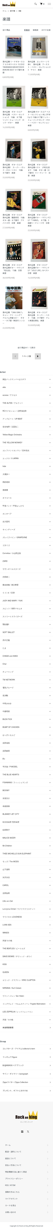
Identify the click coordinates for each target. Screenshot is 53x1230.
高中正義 (12, 11)
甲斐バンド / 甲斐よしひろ (14, 505)
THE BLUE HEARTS (11, 774)
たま (4, 648)
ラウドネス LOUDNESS (12, 916)
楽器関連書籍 (8, 1028)
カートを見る (10, 1205)
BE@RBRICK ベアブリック (13, 1065)
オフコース (7, 497)
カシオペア (7, 513)
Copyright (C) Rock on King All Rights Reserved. (26, 1226)
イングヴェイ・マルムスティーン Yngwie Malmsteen (24, 1003)
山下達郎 (6, 869)
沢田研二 (6, 577)
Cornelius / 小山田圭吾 (12, 553)
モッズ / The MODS (11, 861)
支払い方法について (13, 1165)
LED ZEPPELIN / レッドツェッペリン (18, 1011)
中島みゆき (7, 703)
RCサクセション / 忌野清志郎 (14, 411)
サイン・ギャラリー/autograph (15, 1074)
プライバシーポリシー (14, 1179)
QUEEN (6, 972)
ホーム (4, 11)
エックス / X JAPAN (11, 458)
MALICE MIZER (9, 837)
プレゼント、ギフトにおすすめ (15, 1091)
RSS (7, 1185)
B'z (4, 758)
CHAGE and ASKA (10, 656)
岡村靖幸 (6, 482)
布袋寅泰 (6, 806)
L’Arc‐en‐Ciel (8, 901)
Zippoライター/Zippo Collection (15, 1082)
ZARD (5, 561)
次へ (38, 356)
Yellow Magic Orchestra (12, 434)
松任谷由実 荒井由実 (11, 822)
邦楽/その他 (7, 940)
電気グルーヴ (8, 687)
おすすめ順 (45, 30)
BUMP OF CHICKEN (11, 727)
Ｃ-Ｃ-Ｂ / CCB (9, 592)
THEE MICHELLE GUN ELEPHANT (17, 853)
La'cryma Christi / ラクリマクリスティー (19, 909)
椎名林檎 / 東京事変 (11, 584)
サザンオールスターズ (12, 569)
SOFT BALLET (9, 632)
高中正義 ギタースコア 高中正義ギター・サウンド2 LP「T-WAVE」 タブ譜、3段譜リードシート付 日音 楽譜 (40, 220)
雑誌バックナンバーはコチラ (14, 379)
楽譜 (20, 11)
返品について (10, 1158)
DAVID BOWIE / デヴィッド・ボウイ (17, 956)
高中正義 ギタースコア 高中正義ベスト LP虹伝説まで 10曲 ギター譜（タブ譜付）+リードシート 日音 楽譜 (39, 170)
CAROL (6, 885)
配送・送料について (13, 1152)
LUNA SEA (7, 924)
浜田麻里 (6, 750)
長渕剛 (5, 695)
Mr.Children (7, 845)
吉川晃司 (6, 521)
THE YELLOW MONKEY (12, 442)
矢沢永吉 (6, 877)
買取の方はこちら (12, 1192)
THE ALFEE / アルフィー (13, 403)
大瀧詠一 (6, 474)
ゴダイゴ (6, 545)
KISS (5, 964)
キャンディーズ (9, 529)
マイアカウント (11, 1199)
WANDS (6, 932)
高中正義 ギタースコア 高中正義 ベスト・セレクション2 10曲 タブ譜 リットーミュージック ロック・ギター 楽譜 (13, 117)
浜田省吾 (6, 743)
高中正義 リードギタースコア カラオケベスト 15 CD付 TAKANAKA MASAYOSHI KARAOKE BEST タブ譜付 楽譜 (13, 67)
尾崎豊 (5, 490)
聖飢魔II (6, 624)
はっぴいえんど (9, 735)
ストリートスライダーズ (12, 616)
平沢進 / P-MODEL (10, 766)
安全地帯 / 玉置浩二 (11, 426)
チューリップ (8, 671)
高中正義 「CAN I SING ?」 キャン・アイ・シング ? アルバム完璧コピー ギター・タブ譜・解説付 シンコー (14, 317)
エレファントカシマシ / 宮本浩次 (16, 450)
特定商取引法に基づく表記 (16, 1172)
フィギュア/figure (10, 1057)
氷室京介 (6, 798)
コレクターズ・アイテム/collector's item (19, 1049)
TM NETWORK (9, 679)
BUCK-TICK (7, 719)
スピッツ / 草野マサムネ (12, 608)
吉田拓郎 (6, 893)
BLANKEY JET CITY (11, 814)
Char (5, 663)
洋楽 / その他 (8, 1019)
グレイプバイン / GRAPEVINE (15, 537)
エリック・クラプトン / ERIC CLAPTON (19, 980)
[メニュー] (49, 4)
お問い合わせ (10, 1212)
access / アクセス (10, 395)
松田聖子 (6, 830)
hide (4, 466)
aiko (4, 387)
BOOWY (6, 790)
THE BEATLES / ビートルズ (14, 948)
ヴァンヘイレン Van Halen (13, 996)
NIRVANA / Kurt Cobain (12, 988)
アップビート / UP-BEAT (12, 418)
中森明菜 (6, 711)
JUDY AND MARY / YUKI (13, 600)
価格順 (35, 30)
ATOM (12, 1185)
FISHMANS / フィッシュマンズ (15, 782)
